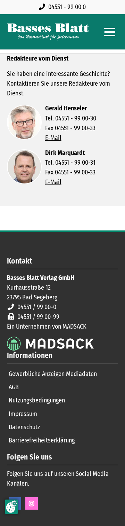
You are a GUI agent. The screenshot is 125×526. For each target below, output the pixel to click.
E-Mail (53, 138)
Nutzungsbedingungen (37, 400)
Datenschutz (24, 427)
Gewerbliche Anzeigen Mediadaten (53, 374)
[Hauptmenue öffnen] (109, 32)
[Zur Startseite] (48, 31)
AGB (14, 387)
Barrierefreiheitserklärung (42, 440)
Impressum (23, 414)
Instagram (31, 503)
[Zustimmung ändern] (11, 507)
